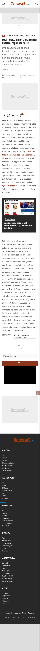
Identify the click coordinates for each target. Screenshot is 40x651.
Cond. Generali (7, 581)
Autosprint (5, 513)
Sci (3, 483)
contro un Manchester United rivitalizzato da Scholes (18, 154)
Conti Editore (6, 526)
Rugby (4, 485)
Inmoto (4, 516)
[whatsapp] (8, 115)
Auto (3, 510)
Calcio (9, 36)
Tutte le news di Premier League (21, 336)
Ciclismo (5, 488)
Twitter (24, 613)
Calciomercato (7, 471)
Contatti (5, 563)
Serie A (4, 458)
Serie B (4, 460)
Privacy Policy (7, 578)
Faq (3, 568)
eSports (5, 498)
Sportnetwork (7, 523)
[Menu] (3, 3)
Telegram (31, 613)
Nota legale (6, 571)
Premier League (30, 36)
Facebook (8, 613)
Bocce (4, 496)
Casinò (4, 603)
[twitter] (13, 115)
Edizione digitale (7, 546)
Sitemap (5, 551)
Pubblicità (5, 593)
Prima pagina (6, 543)
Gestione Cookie (7, 576)
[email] (17, 115)
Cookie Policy (7, 573)
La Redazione (6, 566)
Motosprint (6, 518)
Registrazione (7, 596)
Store (4, 548)
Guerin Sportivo (7, 521)
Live (3, 455)
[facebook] (4, 115)
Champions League (8, 463)
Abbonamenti (6, 541)
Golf (3, 493)
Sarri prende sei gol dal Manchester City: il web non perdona (18, 225)
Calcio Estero (18, 36)
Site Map (5, 598)
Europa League (7, 466)
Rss (3, 538)
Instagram (17, 613)
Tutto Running (7, 491)
